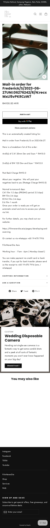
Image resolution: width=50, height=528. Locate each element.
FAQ (4, 488)
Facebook (6, 456)
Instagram (6, 451)
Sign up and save (13, 498)
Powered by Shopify (25, 525)
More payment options (25, 127)
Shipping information (15, 276)
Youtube (5, 465)
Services (5, 483)
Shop (4, 479)
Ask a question (11, 283)
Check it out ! (13, 365)
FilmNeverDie (8, 474)
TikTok (5, 460)
